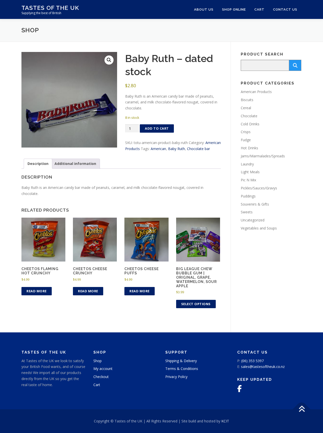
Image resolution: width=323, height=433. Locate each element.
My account (103, 368)
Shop (97, 360)
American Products (256, 91)
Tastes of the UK (50, 7)
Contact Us (285, 9)
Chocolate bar (198, 148)
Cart (259, 9)
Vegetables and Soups (259, 228)
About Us (203, 9)
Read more (36, 291)
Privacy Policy (176, 376)
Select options (196, 304)
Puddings (248, 196)
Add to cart (157, 128)
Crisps (246, 131)
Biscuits (247, 99)
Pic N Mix (248, 180)
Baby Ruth (176, 148)
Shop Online (234, 9)
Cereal (246, 107)
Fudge (246, 139)
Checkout (101, 376)
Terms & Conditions (181, 368)
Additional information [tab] (75, 163)
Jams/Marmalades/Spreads (263, 156)
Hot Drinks (249, 148)
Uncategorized (252, 220)
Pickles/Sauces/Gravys (259, 188)
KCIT (225, 421)
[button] (109, 60)
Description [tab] (38, 163)
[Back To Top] (302, 409)
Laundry (247, 164)
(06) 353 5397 (252, 360)
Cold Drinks (250, 124)
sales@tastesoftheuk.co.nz (263, 366)
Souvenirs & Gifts (255, 204)
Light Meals (250, 171)
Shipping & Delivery (181, 360)
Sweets (247, 212)
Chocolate (249, 115)
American (158, 148)
